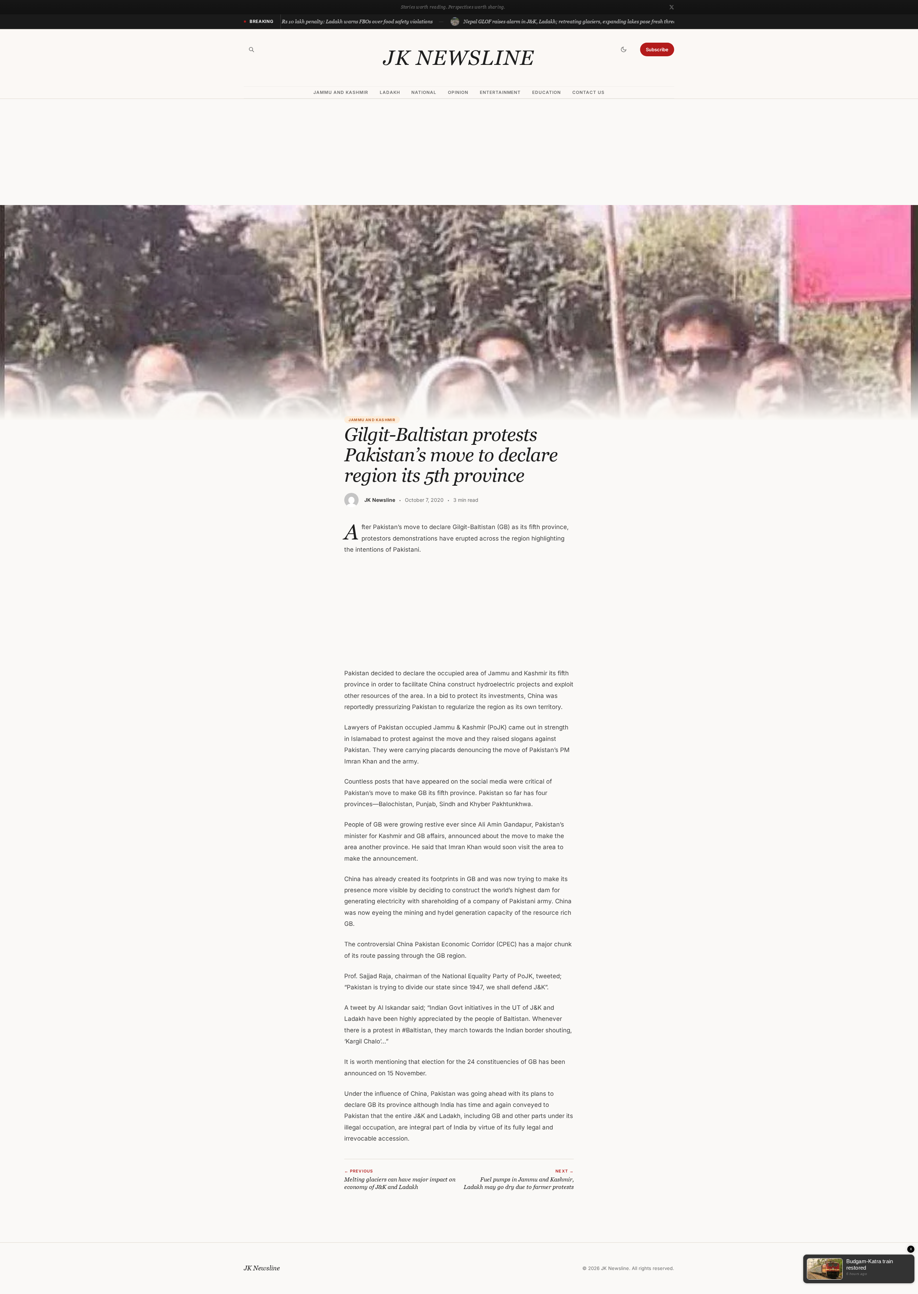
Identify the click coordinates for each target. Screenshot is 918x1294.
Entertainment (500, 92)
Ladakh (390, 92)
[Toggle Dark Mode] (623, 49)
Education (546, 92)
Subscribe (657, 49)
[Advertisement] (459, 152)
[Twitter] (671, 7)
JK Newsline (459, 58)
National (423, 92)
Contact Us (588, 92)
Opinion (458, 92)
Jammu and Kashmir (340, 92)
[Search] (251, 49)
